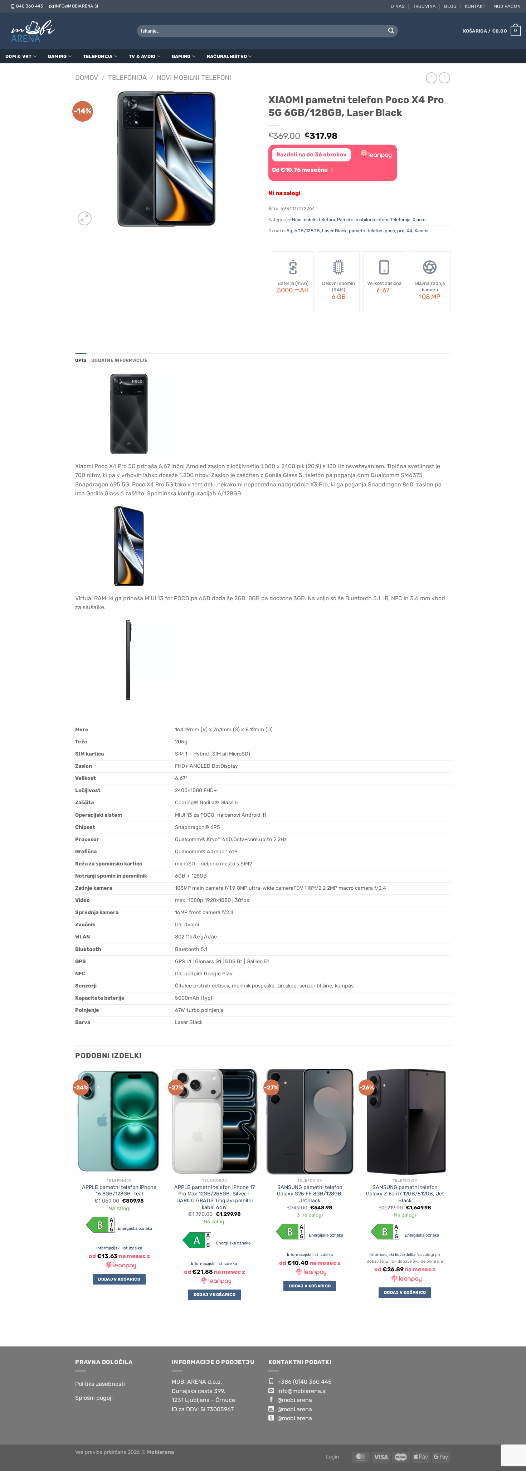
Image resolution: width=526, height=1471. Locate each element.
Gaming (57, 56)
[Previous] (75, 1202)
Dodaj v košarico (119, 1279)
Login (332, 1457)
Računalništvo (227, 56)
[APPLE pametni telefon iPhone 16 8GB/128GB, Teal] (119, 1122)
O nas (398, 6)
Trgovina (424, 6)
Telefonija (98, 56)
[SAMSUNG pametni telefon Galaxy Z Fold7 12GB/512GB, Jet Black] (405, 1122)
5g (289, 230)
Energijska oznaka (135, 1228)
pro (400, 230)
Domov (86, 78)
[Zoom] (85, 218)
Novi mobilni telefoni (194, 78)
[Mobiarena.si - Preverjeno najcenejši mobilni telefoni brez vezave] (35, 31)
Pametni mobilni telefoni (362, 219)
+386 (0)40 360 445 (304, 1381)
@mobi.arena (294, 1400)
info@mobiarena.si (76, 6)
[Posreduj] (391, 31)
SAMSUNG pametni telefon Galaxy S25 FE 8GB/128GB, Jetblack (310, 1194)
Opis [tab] (80, 360)
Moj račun (507, 6)
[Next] (448, 1202)
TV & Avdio (142, 56)
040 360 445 (29, 6)
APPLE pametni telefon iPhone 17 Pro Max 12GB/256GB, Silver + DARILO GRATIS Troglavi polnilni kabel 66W (214, 1197)
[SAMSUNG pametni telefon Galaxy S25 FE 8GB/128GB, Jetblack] (310, 1122)
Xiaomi (420, 219)
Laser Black (334, 230)
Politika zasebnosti (100, 1383)
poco (390, 230)
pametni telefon (366, 230)
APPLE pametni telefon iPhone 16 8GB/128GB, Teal (119, 1190)
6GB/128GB (307, 230)
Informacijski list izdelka (119, 1248)
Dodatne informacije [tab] (119, 360)
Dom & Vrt (18, 56)
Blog (450, 6)
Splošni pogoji (94, 1397)
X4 (409, 230)
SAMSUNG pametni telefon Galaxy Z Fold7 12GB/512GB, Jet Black (405, 1194)
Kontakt (475, 6)
